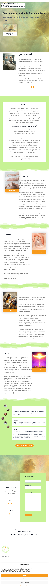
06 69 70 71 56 (11, 503)
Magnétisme (12, 190)
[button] (47, 564)
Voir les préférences (24, 582)
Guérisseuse (10, 310)
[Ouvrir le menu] (46, 1)
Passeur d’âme (39, 370)
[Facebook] (32, 87)
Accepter (24, 575)
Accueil (3, 559)
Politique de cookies (23, 585)
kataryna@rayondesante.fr (11, 513)
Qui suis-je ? (5, 561)
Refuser (24, 578)
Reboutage (39, 252)
